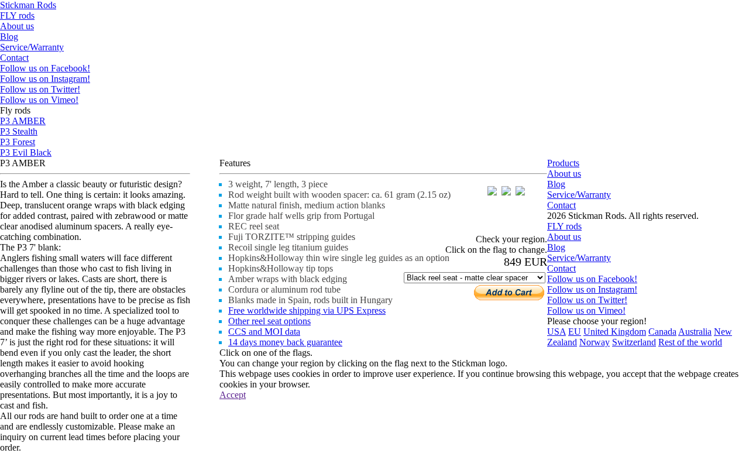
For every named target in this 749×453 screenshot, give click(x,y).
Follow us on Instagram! (45, 79)
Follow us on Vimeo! (39, 100)
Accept (232, 395)
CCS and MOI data (264, 332)
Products (563, 163)
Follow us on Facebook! (45, 68)
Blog (9, 37)
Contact (14, 58)
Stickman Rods (28, 5)
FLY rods (17, 15)
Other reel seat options (269, 321)
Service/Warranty (32, 47)
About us (17, 26)
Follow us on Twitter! (40, 89)
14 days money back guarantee (285, 342)
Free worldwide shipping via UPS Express (307, 310)
